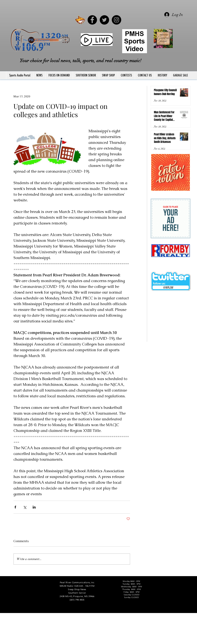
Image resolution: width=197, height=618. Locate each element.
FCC (6, 616)
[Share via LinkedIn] (34, 507)
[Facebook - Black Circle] (92, 20)
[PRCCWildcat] (80, 20)
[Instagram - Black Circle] (116, 20)
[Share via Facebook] (15, 507)
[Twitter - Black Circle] (104, 20)
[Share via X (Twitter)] (25, 507)
